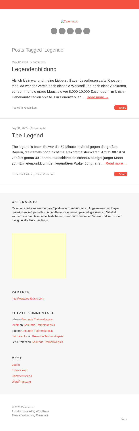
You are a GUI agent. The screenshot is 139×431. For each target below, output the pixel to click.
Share (122, 107)
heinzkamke (19, 336)
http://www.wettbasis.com (28, 298)
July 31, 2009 (20, 128)
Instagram (70, 31)
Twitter (86, 31)
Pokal (38, 174)
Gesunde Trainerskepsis (37, 319)
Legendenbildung (34, 69)
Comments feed (22, 376)
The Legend (27, 135)
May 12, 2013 (20, 62)
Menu (69, 4)
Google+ (78, 31)
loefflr (15, 325)
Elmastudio (42, 415)
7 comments (38, 62)
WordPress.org (21, 381)
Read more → (97, 97)
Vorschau (48, 174)
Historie (28, 174)
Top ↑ (124, 419)
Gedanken (30, 107)
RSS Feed (54, 31)
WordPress (42, 411)
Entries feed (19, 370)
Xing (62, 31)
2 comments (37, 128)
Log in (16, 364)
